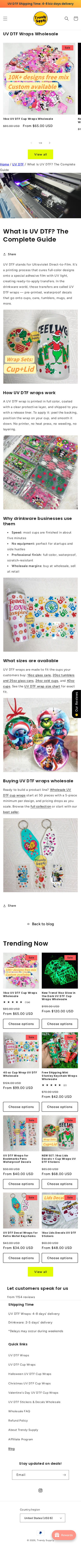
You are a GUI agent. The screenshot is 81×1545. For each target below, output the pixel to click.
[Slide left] (31, 142)
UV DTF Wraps (18, 1355)
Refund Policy (18, 1420)
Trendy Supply (45, 1540)
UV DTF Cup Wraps (22, 1364)
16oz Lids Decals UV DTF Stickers (59, 1234)
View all (40, 154)
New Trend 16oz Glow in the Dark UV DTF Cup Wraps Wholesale (58, 996)
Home (4, 164)
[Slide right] (49, 142)
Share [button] (12, 254)
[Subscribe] (64, 1475)
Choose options (21, 1024)
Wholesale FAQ (19, 1411)
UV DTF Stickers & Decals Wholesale (34, 1402)
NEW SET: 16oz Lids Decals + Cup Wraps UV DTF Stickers (59, 1159)
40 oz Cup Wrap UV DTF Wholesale (20, 1074)
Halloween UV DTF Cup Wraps (30, 1374)
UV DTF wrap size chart (42, 686)
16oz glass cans (39, 675)
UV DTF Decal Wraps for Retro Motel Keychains (20, 1234)
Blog (11, 1448)
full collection (41, 806)
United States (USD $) (38, 1518)
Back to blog (43, 924)
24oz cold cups (47, 681)
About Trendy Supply (23, 1430)
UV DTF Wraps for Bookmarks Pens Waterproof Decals (17, 1159)
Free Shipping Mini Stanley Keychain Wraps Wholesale (59, 1076)
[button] (5, 18)
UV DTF (18, 164)
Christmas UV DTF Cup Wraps (29, 1383)
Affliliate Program (20, 1439)
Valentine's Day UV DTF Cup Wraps (33, 1392)
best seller (11, 812)
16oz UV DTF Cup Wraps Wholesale (28, 119)
